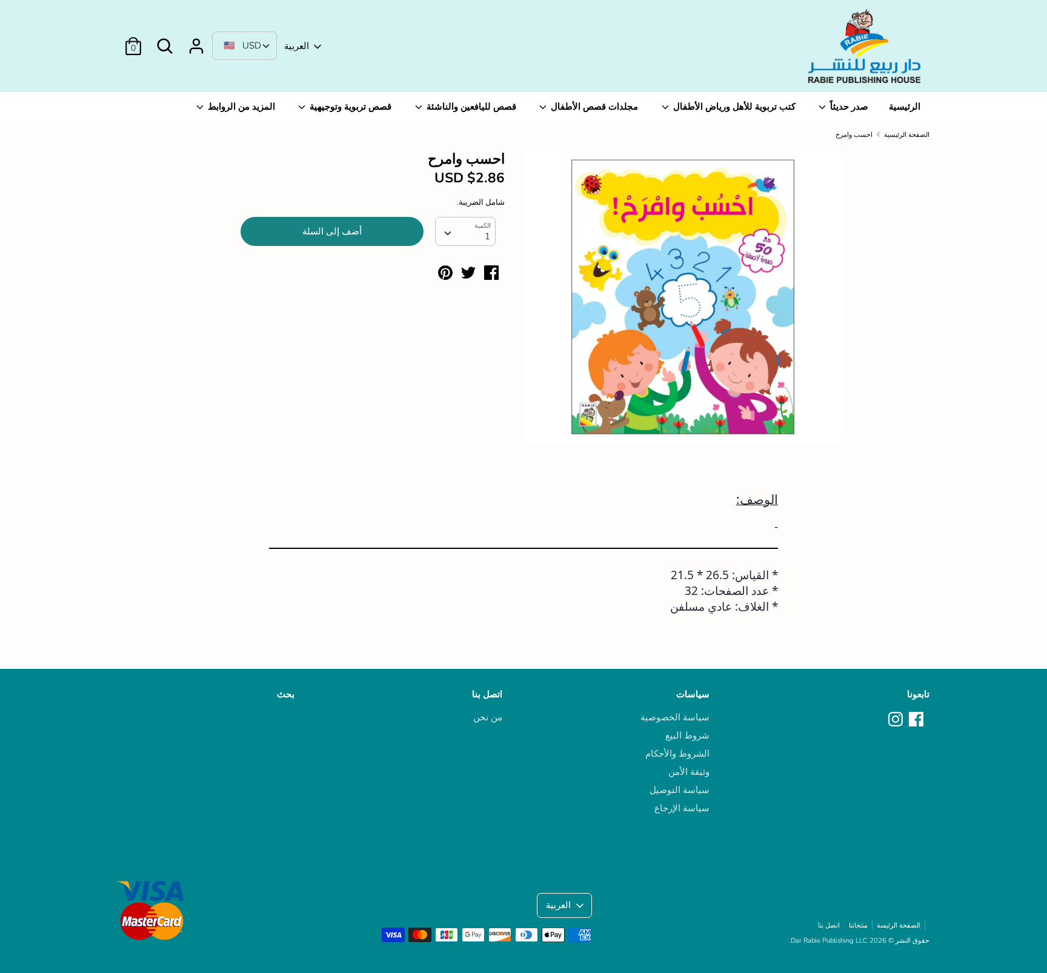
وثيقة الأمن (689, 772)
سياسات (693, 694)
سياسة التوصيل (680, 790)
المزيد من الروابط (240, 107)
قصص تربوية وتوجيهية (349, 107)
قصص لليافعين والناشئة (470, 107)
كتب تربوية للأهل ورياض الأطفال (733, 107)
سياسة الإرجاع (682, 808)
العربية (296, 46)
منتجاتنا (858, 925)
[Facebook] (917, 720)
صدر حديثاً (848, 107)
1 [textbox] (487, 236)
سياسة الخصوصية (675, 717)
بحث (285, 694)
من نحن (487, 717)
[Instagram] (896, 720)
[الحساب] (196, 41)
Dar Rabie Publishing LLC (829, 940)
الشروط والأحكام (677, 754)
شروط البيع (687, 735)
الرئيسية (904, 107)
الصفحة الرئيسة (898, 925)
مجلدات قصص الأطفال (593, 107)
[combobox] (465, 231)
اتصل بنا (487, 694)
